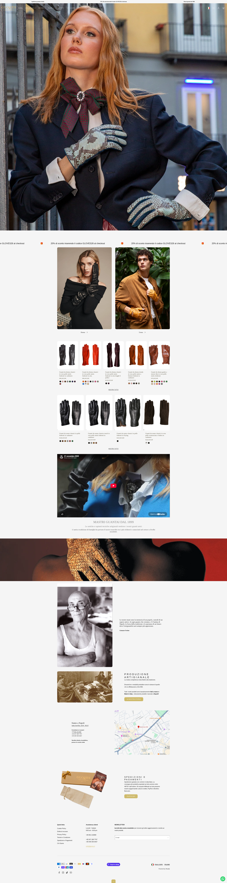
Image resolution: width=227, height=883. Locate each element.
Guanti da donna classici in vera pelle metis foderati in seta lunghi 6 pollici (113, 375)
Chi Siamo (60, 843)
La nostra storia (134, 699)
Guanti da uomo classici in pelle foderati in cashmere (69, 434)
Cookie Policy (61, 828)
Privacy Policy (61, 834)
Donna (41, 8)
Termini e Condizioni (63, 837)
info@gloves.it (90, 846)
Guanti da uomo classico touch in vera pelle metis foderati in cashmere (99, 435)
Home (20, 8)
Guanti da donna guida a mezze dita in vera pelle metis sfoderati (159, 374)
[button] (213, 8)
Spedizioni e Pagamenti (64, 840)
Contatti (60, 8)
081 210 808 (77, 732)
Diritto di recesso (62, 831)
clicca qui (131, 796)
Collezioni (30, 8)
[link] (208, 8)
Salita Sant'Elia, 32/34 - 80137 (80, 725)
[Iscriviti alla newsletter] (168, 837)
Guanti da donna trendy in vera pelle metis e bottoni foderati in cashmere (135, 375)
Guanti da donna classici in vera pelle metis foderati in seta (90, 374)
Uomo (50, 8)
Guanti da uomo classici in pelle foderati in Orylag (127, 434)
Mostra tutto (113, 389)
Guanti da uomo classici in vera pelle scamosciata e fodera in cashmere (155, 435)
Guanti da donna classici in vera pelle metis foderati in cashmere (67, 374)
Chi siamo (71, 8)
